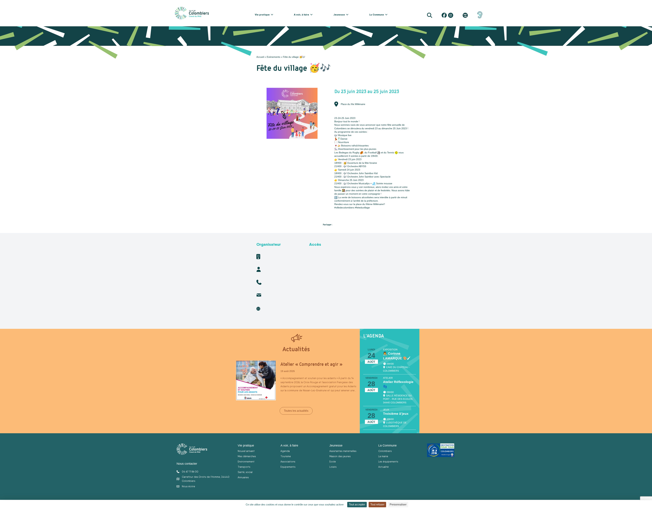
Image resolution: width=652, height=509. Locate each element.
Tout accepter (357, 504)
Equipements (287, 466)
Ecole (332, 461)
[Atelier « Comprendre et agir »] (256, 380)
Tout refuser (377, 504)
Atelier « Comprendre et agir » (311, 364)
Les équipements (388, 461)
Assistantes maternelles (342, 451)
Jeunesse (339, 14)
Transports (244, 466)
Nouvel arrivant (246, 451)
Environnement (246, 461)
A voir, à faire (301, 14)
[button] (272, 14)
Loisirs (333, 466)
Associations (287, 461)
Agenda (285, 451)
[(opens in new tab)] (479, 14)
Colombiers (385, 451)
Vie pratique (262, 14)
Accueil (260, 57)
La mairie (383, 456)
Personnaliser (398, 504)
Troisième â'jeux (396, 413)
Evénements (273, 57)
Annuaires (243, 477)
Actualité (383, 466)
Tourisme (285, 456)
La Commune (376, 14)
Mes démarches (247, 456)
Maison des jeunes (340, 456)
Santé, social (245, 472)
